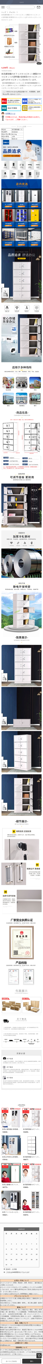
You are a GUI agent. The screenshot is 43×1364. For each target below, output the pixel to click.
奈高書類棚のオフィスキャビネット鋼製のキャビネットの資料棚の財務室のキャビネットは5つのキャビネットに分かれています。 (21, 17)
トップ (3, 12)
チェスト (12, 12)
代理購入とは (10, 113)
